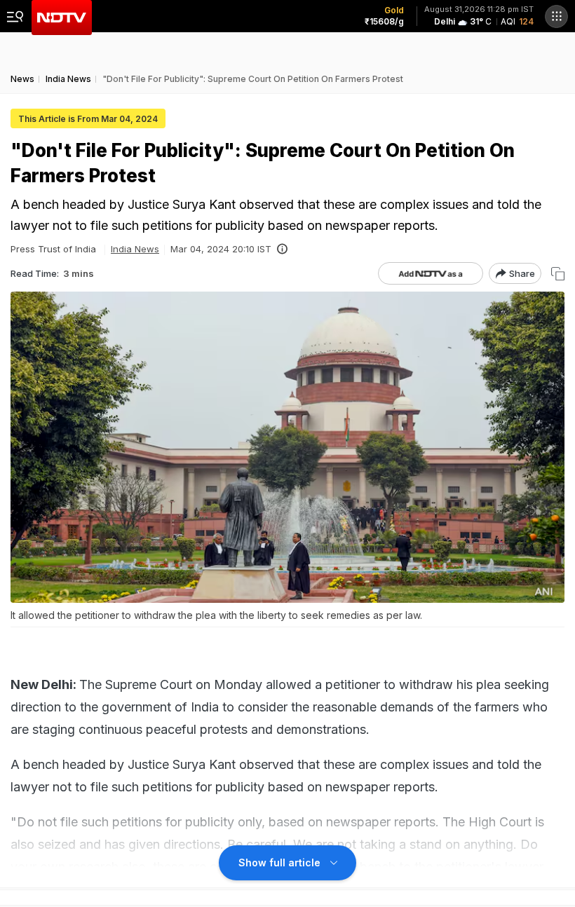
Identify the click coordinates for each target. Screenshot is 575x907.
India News (135, 248)
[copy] (557, 273)
